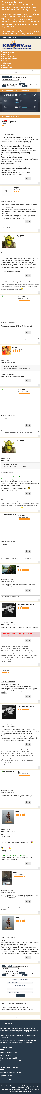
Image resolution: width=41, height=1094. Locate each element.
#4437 (2, 792)
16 (18, 82)
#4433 (2, 581)
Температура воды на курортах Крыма (15, 172)
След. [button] (25, 86)
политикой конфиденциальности (11, 1042)
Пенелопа (21, 297)
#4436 (2, 726)
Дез (18, 772)
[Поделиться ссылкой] (29, 178)
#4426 (2, 201)
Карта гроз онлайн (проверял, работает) (15, 168)
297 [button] (8, 86)
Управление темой (19, 77)
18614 (13, 82)
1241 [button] (19, 86)
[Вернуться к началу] (39, 183)
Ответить (8, 77)
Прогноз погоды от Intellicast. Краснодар (16, 142)
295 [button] (36, 84)
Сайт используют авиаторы (11, 166)
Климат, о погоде (6, 132)
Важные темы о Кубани (28, 71)
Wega (17, 811)
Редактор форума (9, 122)
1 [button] (25, 84)
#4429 (2, 362)
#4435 (2, 681)
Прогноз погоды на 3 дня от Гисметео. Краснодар (19, 139)
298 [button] (12, 86)
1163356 (6, 82)
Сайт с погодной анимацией (11, 175)
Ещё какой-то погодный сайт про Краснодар (17, 148)
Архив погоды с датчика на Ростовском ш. (17, 155)
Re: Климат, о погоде (7, 579)
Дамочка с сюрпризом (25, 604)
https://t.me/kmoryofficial (13, 31)
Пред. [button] (22, 84)
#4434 (2, 624)
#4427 (2, 255)
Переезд (20, 71)
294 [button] (31, 84)
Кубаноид (20, 235)
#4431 (2, 460)
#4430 (2, 415)
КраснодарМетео (7, 164)
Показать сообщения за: (20, 979)
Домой (3, 37)
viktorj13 (18, 1061)
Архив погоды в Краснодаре (11, 157)
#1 (1, 134)
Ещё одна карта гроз (8, 170)
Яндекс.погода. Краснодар (10, 144)
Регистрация (40, 37)
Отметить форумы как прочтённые (12, 1079)
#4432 (2, 541)
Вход (36, 37)
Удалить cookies (6, 1076)
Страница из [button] (10, 84)
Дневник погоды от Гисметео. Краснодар (16, 159)
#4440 (2, 937)
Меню (9, 37)
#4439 (2, 892)
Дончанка (5, 669)
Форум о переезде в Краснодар (10, 71)
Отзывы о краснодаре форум (20, 1088)
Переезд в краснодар (33, 1086)
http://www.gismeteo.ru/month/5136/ (14, 377)
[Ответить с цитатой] (26, 178)
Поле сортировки (20, 986)
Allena (19, 566)
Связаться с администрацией (10, 1072)
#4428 (2, 323)
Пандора (16, 188)
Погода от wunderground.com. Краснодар (16, 146)
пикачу (14, 347)
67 (21, 82)
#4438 (2, 831)
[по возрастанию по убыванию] (20, 992)
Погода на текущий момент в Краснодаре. (16, 137)
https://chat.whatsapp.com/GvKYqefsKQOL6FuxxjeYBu (20, 15)
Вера (15, 873)
